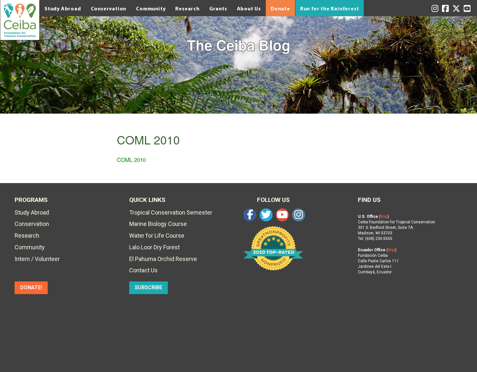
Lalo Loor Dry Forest (154, 247)
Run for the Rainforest (329, 8)
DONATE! (31, 287)
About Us (249, 8)
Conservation (109, 8)
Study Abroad (62, 8)
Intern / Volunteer (37, 258)
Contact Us (143, 270)
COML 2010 (131, 159)
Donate (280, 8)
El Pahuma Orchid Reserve (163, 258)
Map (384, 216)
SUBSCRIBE (148, 287)
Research (187, 8)
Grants (218, 8)
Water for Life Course (156, 235)
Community (150, 8)
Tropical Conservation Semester (170, 212)
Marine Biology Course (158, 223)
